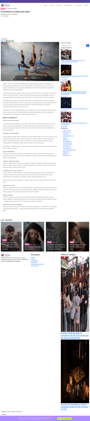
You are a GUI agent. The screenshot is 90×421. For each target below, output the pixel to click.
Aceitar (59, 418)
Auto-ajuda (67, 148)
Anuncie (33, 257)
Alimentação (67, 141)
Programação (68, 5)
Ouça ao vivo (5, 1)
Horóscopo (78, 5)
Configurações (67, 418)
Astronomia (67, 130)
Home (45, 5)
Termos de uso (35, 266)
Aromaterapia (67, 143)
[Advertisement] (45, 27)
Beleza (65, 153)
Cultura (66, 134)
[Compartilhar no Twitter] (2, 41)
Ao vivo (52, 5)
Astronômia (67, 146)
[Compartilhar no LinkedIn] (5, 41)
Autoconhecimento (69, 150)
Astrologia (67, 144)
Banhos (66, 152)
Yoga (65, 137)
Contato (86, 5)
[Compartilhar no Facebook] (1, 41)
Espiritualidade (68, 136)
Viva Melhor (34, 262)
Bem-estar (67, 132)
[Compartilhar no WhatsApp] (3, 41)
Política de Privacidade (44, 419)
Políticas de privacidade (37, 264)
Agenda (66, 139)
